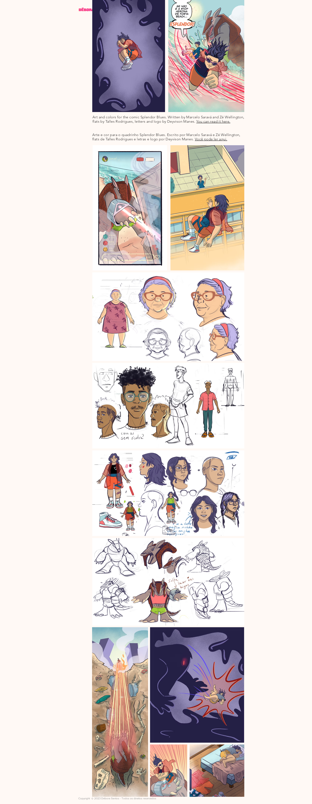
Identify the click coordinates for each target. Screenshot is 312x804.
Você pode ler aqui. (211, 139)
